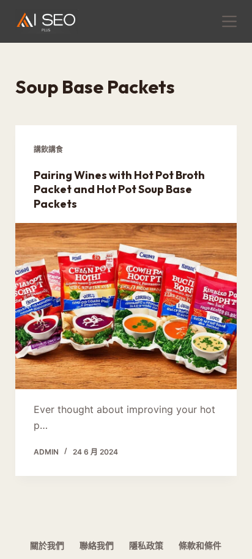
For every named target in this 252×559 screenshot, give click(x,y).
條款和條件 (200, 545)
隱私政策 (146, 545)
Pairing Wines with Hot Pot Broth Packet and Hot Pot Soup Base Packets (119, 189)
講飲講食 (48, 149)
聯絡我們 (97, 545)
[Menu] (229, 21)
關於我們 (47, 545)
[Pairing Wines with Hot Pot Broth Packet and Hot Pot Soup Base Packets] (126, 306)
